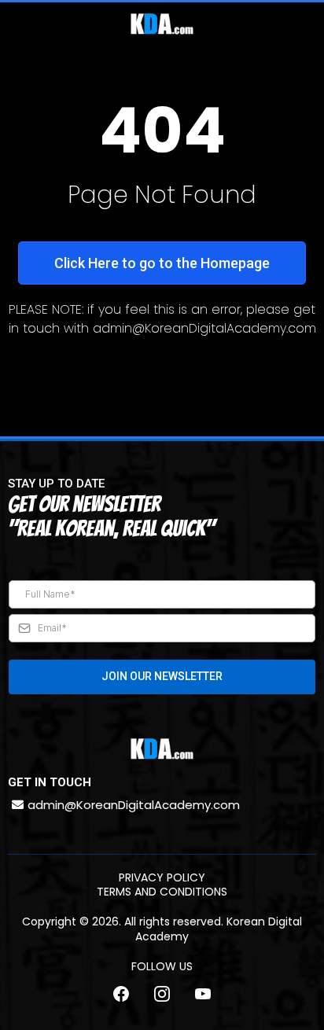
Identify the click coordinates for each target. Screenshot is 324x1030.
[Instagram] (162, 993)
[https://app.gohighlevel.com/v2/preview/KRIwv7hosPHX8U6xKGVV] (162, 749)
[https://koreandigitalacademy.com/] (162, 24)
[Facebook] (121, 993)
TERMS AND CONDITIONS (162, 891)
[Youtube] (202, 993)
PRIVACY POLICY (162, 877)
